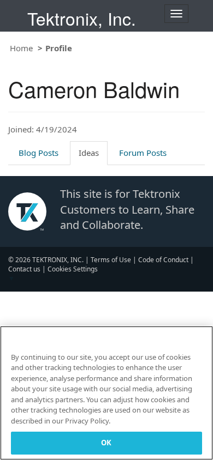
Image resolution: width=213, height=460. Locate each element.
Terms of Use (111, 259)
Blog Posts (38, 152)
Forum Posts (143, 152)
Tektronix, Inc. (81, 18)
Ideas (89, 152)
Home (21, 48)
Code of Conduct (163, 259)
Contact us (24, 269)
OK (106, 442)
